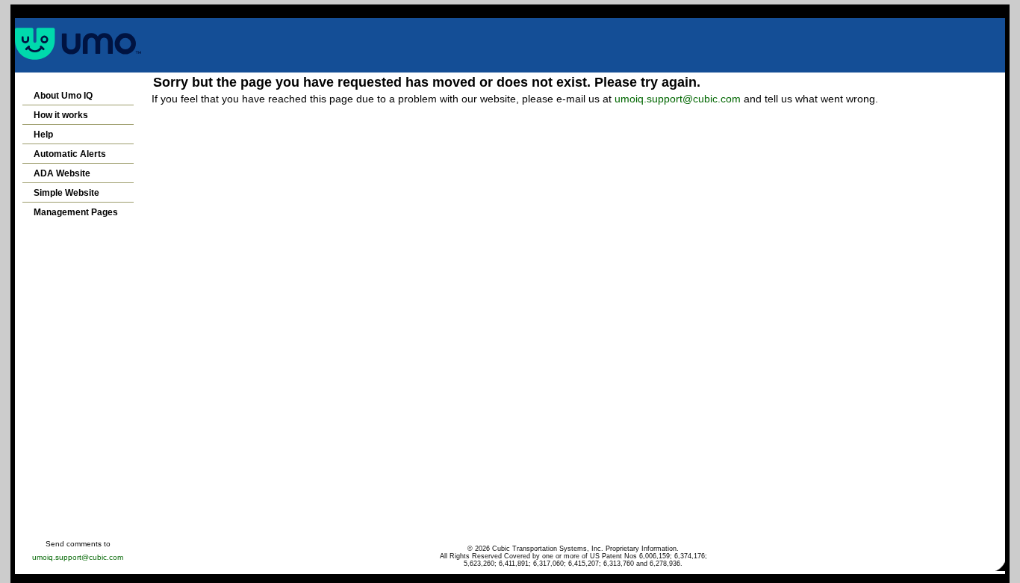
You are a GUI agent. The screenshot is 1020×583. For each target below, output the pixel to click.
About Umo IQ (63, 95)
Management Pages (76, 212)
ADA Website (62, 173)
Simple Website (66, 193)
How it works (61, 115)
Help (43, 134)
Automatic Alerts (70, 154)
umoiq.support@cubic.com (678, 99)
